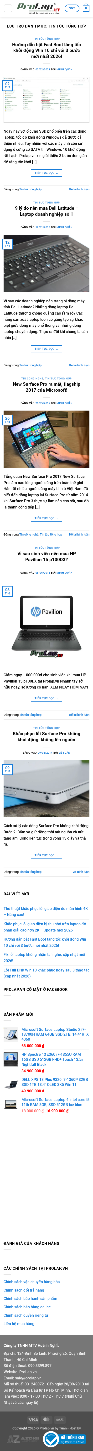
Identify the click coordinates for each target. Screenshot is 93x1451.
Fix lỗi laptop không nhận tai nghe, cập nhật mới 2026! (44, 957)
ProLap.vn (28, 1372)
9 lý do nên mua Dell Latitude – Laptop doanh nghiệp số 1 (46, 211)
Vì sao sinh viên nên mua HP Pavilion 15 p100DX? (46, 556)
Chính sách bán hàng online (27, 1307)
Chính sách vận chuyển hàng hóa (32, 1282)
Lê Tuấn (64, 752)
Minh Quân (64, 69)
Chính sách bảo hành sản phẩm (30, 1298)
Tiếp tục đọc (46, 173)
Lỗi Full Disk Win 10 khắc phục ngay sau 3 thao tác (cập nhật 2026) (46, 973)
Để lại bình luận (79, 189)
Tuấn (63, 1428)
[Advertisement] (46, 1177)
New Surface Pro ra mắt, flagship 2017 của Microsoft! (46, 387)
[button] (8, 8)
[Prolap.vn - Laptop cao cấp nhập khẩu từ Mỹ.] (38, 8)
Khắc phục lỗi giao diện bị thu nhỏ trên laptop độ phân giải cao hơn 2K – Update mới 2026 (45, 927)
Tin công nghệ (32, 378)
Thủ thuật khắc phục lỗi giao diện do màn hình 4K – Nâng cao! (46, 911)
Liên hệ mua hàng (19, 1323)
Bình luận (81, 872)
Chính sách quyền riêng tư (26, 1315)
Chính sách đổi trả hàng (24, 1290)
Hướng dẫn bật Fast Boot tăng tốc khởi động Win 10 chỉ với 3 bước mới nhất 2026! (46, 50)
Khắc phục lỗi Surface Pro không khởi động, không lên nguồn (46, 736)
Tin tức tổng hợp (46, 38)
